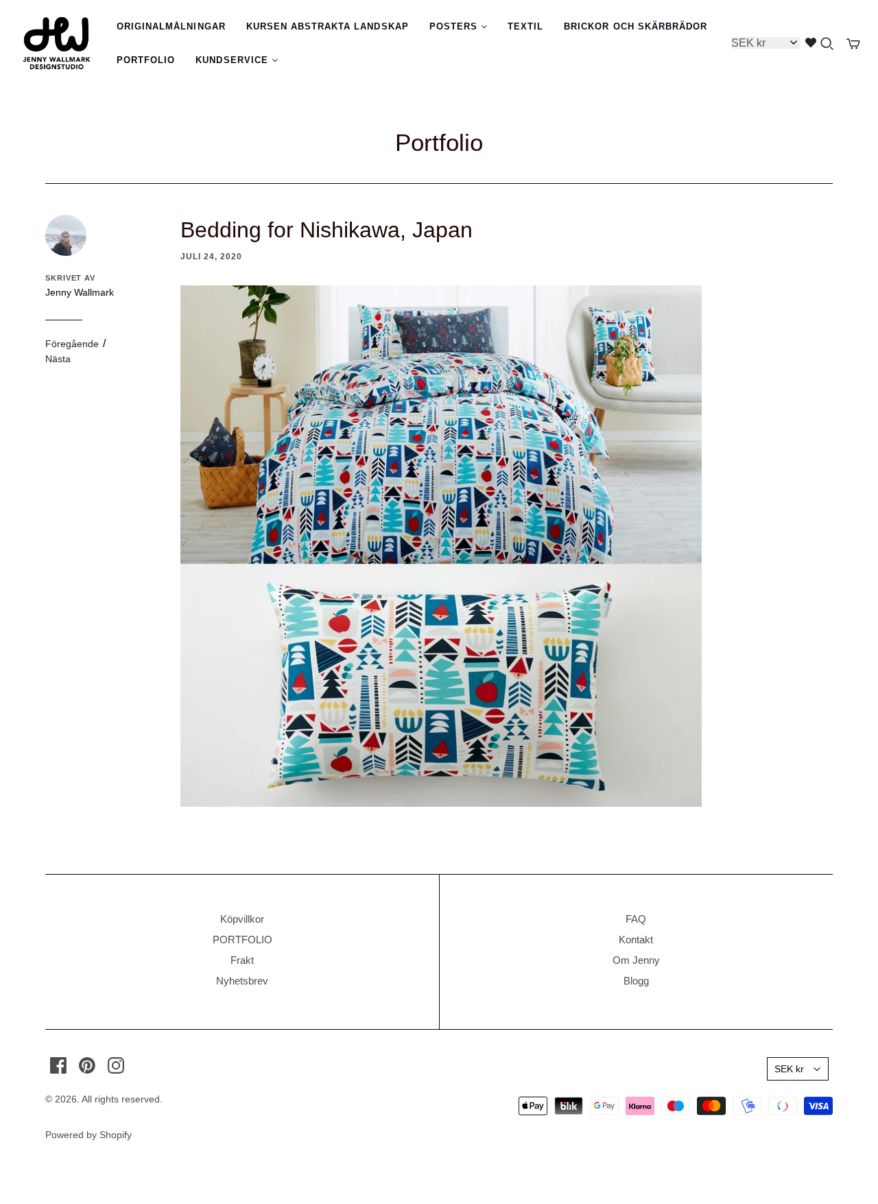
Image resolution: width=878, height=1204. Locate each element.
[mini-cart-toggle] (853, 43)
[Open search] (827, 44)
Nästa (58, 358)
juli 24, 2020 (210, 256)
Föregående (72, 343)
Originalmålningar (171, 26)
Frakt (242, 960)
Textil (525, 26)
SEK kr (789, 1068)
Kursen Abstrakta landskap (327, 26)
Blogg (636, 981)
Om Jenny (636, 960)
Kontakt (636, 939)
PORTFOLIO (242, 939)
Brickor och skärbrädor (635, 26)
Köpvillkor (242, 919)
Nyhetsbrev (242, 981)
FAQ (636, 919)
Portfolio (439, 142)
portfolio (146, 60)
